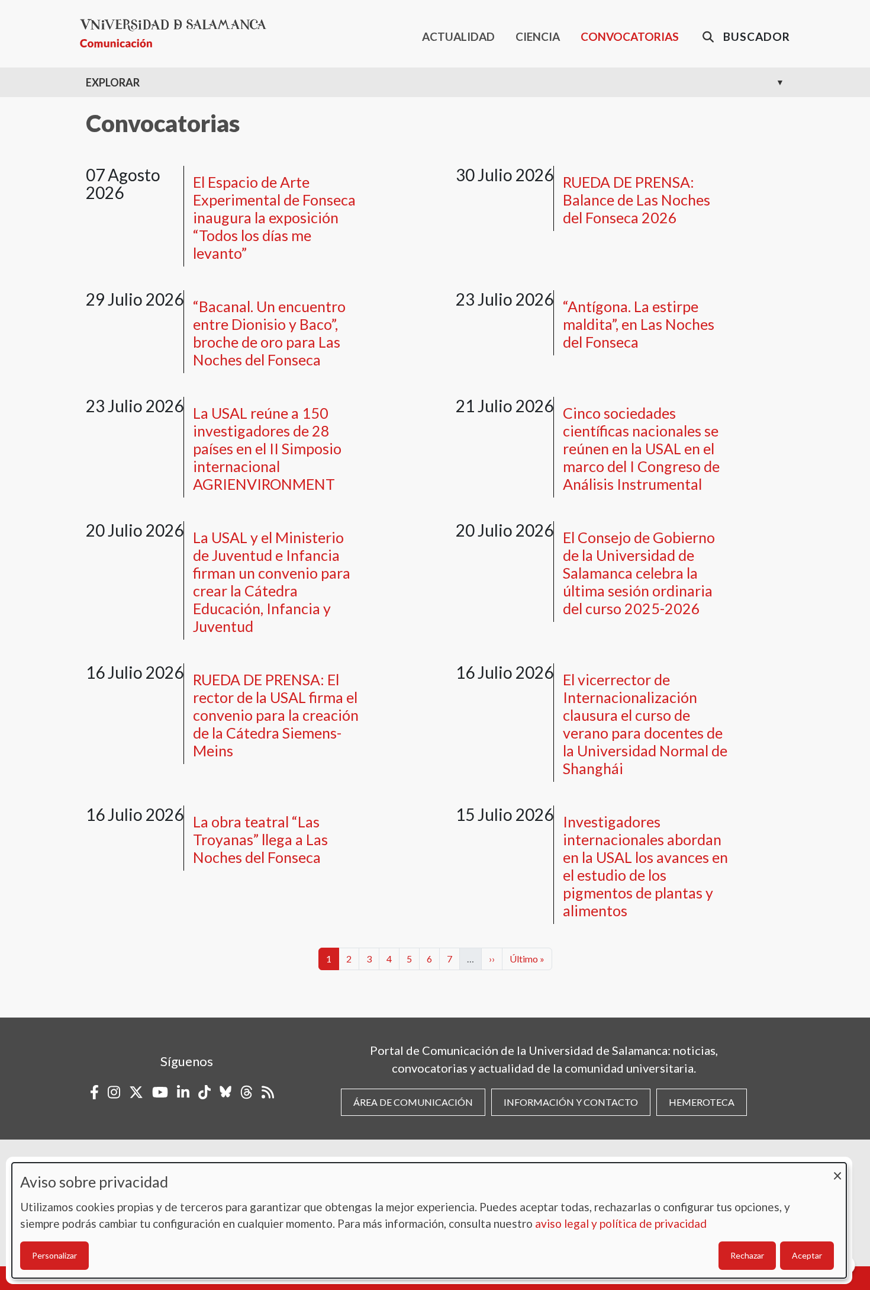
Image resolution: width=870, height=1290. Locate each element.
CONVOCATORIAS (630, 36)
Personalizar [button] (54, 1255)
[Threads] (246, 1092)
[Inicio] (178, 33)
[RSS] (268, 1092)
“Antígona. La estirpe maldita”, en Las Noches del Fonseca (638, 324)
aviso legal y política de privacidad (621, 1223)
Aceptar (807, 1255)
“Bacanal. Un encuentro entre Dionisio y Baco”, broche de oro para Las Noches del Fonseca (269, 332)
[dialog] (429, 1220)
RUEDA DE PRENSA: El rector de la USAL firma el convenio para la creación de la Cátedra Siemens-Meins (276, 714)
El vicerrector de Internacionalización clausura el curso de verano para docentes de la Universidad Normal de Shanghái (645, 723)
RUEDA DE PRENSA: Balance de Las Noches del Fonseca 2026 (636, 199)
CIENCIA (537, 36)
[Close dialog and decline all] (837, 1170)
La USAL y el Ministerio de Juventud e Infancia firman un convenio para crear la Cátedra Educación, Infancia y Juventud (271, 581)
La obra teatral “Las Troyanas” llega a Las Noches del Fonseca (260, 839)
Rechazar (747, 1255)
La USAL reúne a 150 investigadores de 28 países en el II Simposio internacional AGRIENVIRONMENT (267, 448)
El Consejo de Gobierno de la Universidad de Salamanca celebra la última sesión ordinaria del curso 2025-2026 (639, 572)
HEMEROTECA (701, 1102)
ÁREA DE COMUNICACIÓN (413, 1102)
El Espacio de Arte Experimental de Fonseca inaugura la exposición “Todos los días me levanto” (274, 217)
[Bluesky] (225, 1092)
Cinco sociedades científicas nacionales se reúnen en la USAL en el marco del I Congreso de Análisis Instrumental (641, 448)
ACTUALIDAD (458, 36)
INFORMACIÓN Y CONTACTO (571, 1102)
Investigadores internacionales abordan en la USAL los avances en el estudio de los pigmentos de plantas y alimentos (645, 866)
